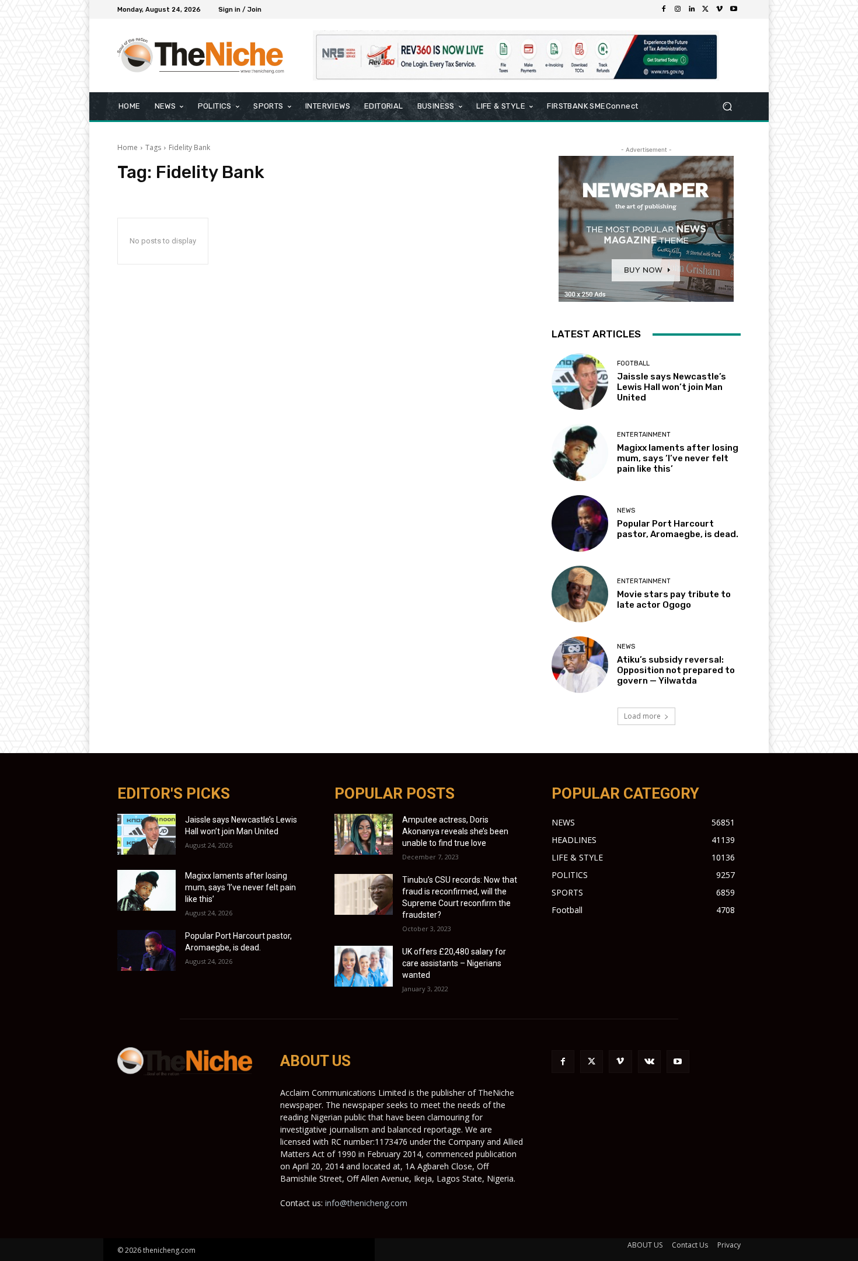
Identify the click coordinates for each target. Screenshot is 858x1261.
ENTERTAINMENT (644, 434)
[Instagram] (678, 9)
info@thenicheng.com (366, 1202)
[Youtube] (734, 9)
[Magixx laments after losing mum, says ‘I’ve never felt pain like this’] (580, 452)
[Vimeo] (720, 9)
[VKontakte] (649, 1061)
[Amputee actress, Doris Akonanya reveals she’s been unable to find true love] (363, 834)
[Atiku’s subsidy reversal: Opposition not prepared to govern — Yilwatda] (580, 664)
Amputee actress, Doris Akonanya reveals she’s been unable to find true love (455, 831)
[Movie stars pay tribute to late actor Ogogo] (580, 594)
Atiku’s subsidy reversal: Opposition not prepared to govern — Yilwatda (676, 670)
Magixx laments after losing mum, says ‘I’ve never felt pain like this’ (677, 458)
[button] (727, 106)
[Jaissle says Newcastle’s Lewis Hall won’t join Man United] (580, 381)
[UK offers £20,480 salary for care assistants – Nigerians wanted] (363, 966)
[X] (706, 9)
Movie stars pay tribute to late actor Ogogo (674, 599)
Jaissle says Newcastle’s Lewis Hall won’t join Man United (671, 387)
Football (633, 363)
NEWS (626, 510)
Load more (642, 716)
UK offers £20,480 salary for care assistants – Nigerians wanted (454, 963)
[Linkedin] (692, 9)
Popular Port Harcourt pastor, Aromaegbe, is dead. (677, 528)
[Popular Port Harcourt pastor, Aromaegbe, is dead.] (580, 523)
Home (127, 147)
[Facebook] (664, 9)
